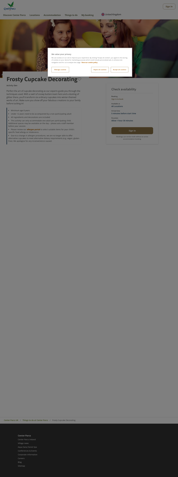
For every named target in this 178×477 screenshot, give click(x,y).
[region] (90, 62)
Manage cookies (60, 69)
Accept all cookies (119, 69)
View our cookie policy (89, 62)
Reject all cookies (100, 69)
